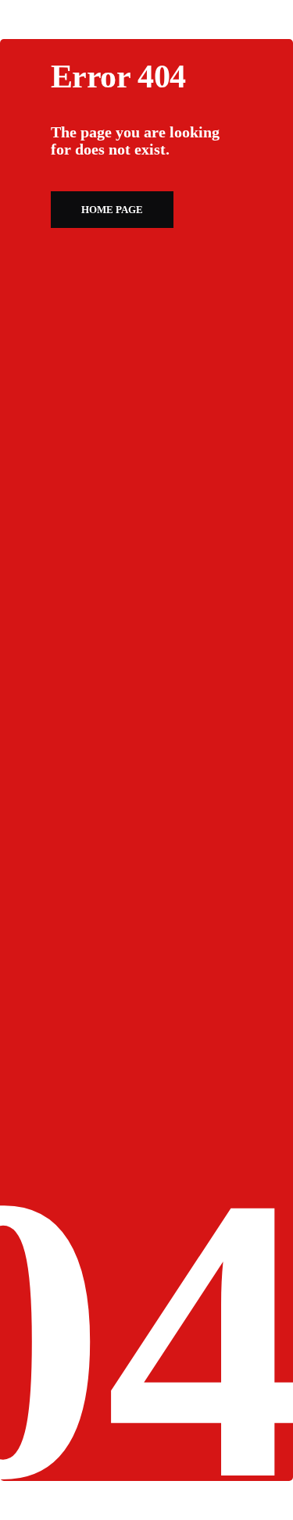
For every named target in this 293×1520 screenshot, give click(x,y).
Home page (112, 209)
